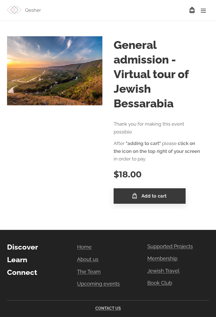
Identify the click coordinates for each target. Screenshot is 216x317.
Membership (162, 258)
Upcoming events (98, 284)
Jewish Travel (163, 271)
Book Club (159, 283)
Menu (203, 10)
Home (84, 247)
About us (87, 259)
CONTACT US (108, 308)
